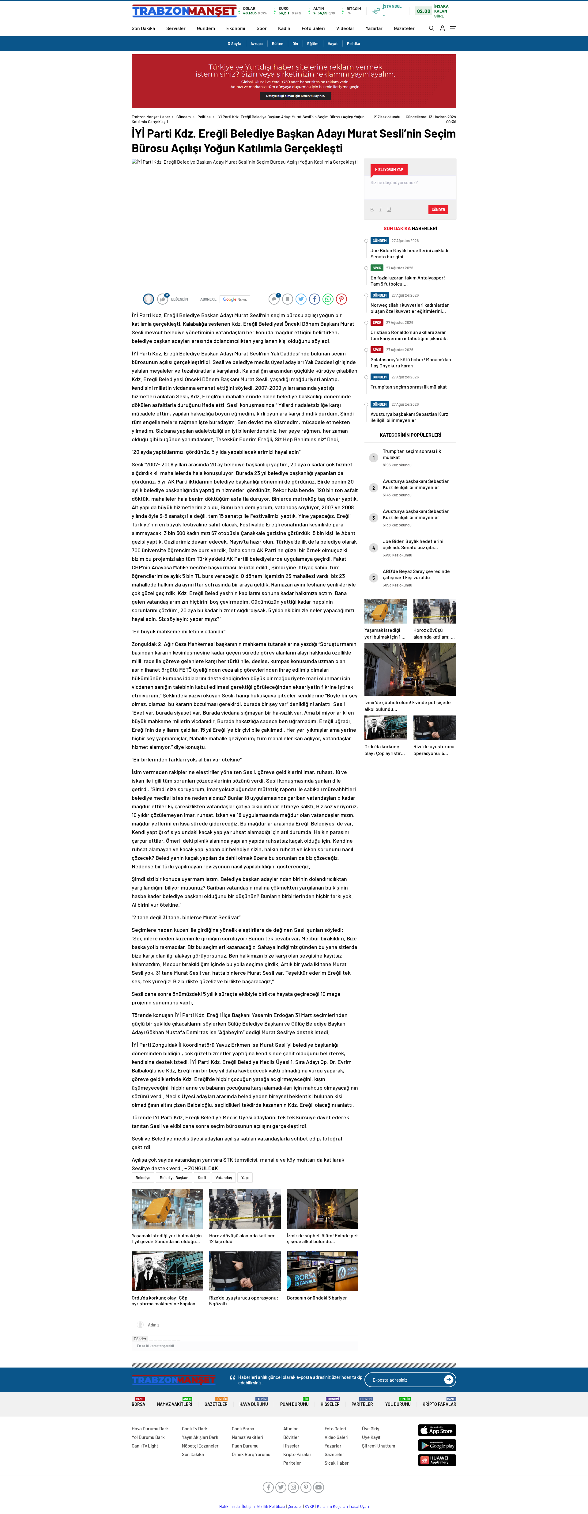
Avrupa (257, 43)
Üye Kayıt (371, 1437)
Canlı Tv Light (145, 1445)
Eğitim (312, 43)
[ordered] (165, 1340)
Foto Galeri (313, 28)
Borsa (138, 1402)
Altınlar (290, 1428)
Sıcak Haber (337, 1463)
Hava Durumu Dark (150, 1428)
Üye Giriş (370, 1428)
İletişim (248, 1506)
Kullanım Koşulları (332, 1506)
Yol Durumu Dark (148, 1437)
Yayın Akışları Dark (200, 1437)
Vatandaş (224, 1177)
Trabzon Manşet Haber (151, 116)
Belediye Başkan (174, 1177)
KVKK (310, 1506)
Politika (353, 43)
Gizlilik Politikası (271, 1506)
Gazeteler (404, 28)
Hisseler (330, 1402)
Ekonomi (235, 28)
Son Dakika (143, 28)
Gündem (206, 28)
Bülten (277, 43)
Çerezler (295, 1506)
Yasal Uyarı (359, 1506)
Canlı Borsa (243, 1428)
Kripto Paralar (439, 1402)
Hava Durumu (253, 1402)
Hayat (333, 43)
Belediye (143, 1177)
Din (295, 43)
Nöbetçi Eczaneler (200, 1445)
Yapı (245, 1177)
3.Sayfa (234, 43)
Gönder (140, 1338)
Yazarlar (374, 28)
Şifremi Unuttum (378, 1445)
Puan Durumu (294, 1402)
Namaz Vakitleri (174, 1402)
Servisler (176, 28)
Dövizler (291, 1437)
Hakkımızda (229, 1506)
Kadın (284, 28)
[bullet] (169, 1340)
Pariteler (362, 1402)
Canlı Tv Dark (195, 1428)
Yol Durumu (398, 1402)
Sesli (202, 1177)
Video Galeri (336, 1437)
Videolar (345, 28)
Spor (262, 28)
